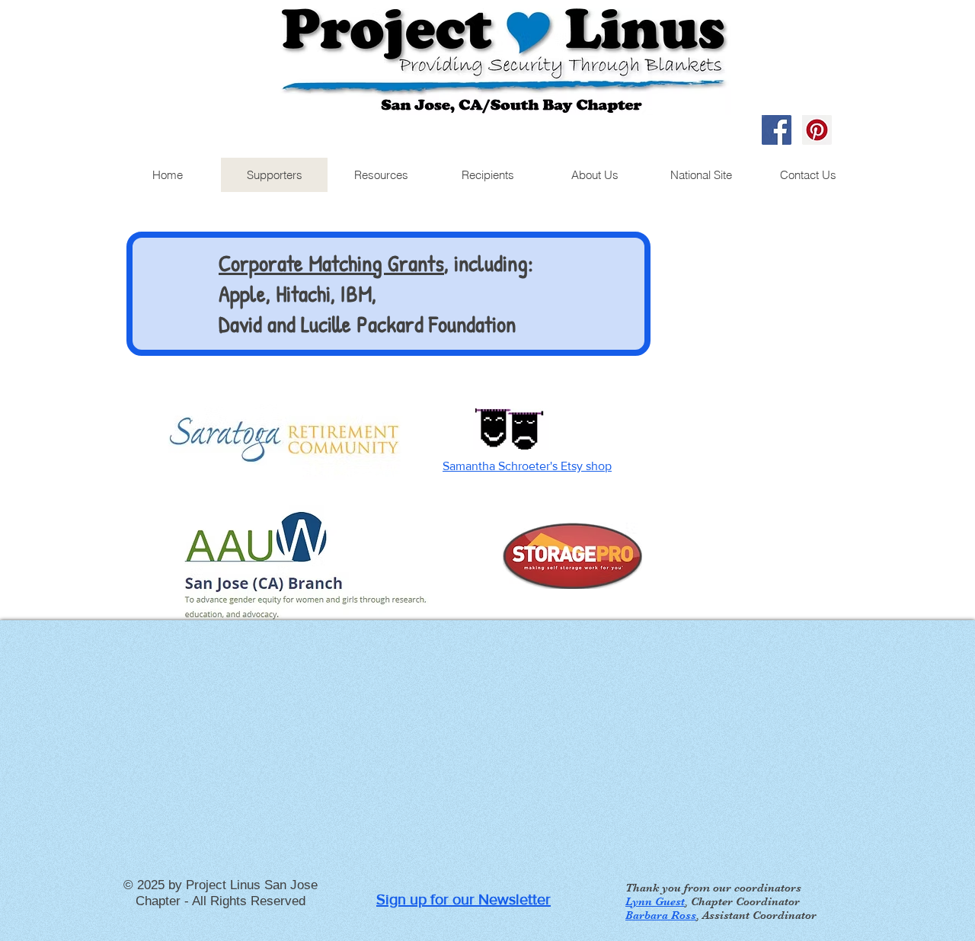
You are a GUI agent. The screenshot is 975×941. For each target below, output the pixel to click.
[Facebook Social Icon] (776, 130)
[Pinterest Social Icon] (817, 130)
